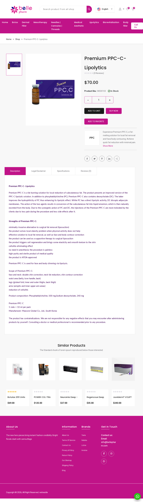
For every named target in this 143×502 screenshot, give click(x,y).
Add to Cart (94, 111)
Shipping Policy (67, 465)
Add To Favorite (96, 121)
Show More (108, 146)
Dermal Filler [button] (25, 24)
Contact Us (66, 445)
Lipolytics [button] (94, 22)
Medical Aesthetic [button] (79, 24)
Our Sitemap (67, 460)
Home (5, 22)
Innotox (84, 450)
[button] (117, 158)
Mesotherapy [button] (40, 22)
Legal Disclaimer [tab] (38, 171)
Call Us (136, 25)
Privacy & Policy (68, 450)
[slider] (89, 73)
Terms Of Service (68, 440)
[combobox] (63, 9)
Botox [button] (15, 22)
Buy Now (113, 111)
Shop (17, 39)
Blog (63, 470)
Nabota (84, 440)
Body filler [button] (125, 24)
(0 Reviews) (99, 73)
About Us (65, 435)
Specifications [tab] (63, 171)
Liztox (84, 445)
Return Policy (67, 455)
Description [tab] (15, 171)
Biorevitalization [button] (111, 22)
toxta (84, 435)
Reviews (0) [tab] (86, 171)
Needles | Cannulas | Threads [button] (56, 26)
